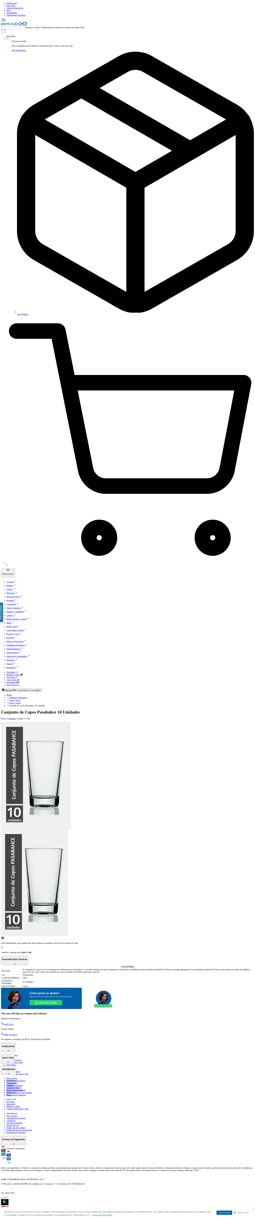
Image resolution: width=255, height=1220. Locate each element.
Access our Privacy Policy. (103, 1215)
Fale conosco (11, 1078)
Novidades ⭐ (12, 672)
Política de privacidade (15, 1128)
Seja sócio (10, 1102)
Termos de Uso (12, 1125)
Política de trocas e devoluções (19, 1092)
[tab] (35, 776)
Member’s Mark (13, 1106)
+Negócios (11, 1120)
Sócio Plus (10, 6)
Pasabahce (11, 718)
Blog (8, 10)
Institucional (11, 3)
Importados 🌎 (12, 682)
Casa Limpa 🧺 (13, 680)
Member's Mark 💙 (14, 675)
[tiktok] (4, 1198)
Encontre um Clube (14, 1090)
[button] (241, 1212)
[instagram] (6, 1198)
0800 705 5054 (10, 1035)
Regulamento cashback (16, 1095)
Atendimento (11, 13)
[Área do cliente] (7, 38)
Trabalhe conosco (13, 1087)
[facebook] (2, 1198)
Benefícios (10, 1104)
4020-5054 (8, 1024)
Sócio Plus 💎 (12, 677)
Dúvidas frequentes (14, 1085)
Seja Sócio (10, 36)
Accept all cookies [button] (224, 1213)
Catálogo (10, 1085)
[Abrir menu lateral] (3, 20)
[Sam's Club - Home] (14, 25)
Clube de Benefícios (14, 8)
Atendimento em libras (15, 15)
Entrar (23, 50)
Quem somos (11, 1083)
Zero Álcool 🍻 (13, 685)
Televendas (11, 1065)
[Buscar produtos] (3, 31)
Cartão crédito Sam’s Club (17, 1074)
